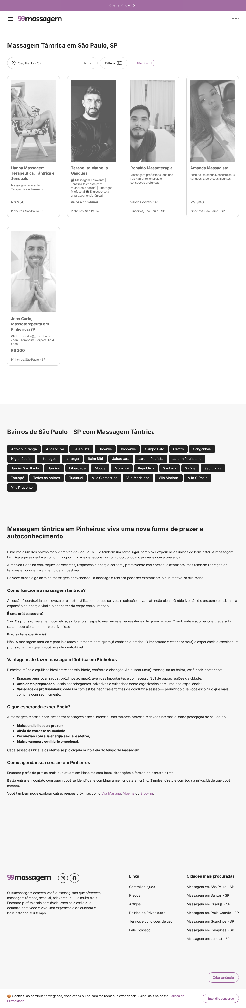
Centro (178, 449)
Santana (169, 468)
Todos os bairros (46, 478)
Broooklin (128, 449)
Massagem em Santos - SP (208, 895)
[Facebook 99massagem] (74, 878)
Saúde (190, 468)
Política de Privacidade (147, 913)
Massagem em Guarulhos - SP (210, 921)
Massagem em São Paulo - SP (210, 887)
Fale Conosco (139, 930)
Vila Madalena (137, 478)
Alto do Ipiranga (24, 449)
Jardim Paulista (150, 458)
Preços (134, 895)
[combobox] (51, 63)
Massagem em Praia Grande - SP (213, 913)
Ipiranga (72, 458)
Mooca (100, 468)
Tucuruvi (76, 478)
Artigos (135, 904)
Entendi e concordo (221, 998)
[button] (86, 63)
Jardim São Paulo (25, 468)
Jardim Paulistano (186, 458)
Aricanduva (55, 449)
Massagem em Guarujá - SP (208, 904)
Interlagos (48, 458)
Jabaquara (120, 458)
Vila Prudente (22, 487)
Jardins (54, 468)
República (146, 468)
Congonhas (202, 449)
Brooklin (105, 449)
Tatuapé (17, 478)
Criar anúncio (223, 978)
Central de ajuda (142, 887)
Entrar (234, 19)
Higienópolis (21, 458)
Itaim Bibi (95, 458)
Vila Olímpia (198, 478)
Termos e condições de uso (150, 921)
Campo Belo (154, 449)
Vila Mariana (169, 478)
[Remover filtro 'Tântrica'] (151, 63)
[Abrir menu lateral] (10, 19)
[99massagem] (40, 19)
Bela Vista (81, 449)
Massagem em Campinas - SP (210, 930)
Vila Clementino (104, 478)
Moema (129, 793)
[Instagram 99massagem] (63, 878)
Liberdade (77, 468)
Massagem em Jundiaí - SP (208, 939)
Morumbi (122, 468)
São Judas (212, 468)
